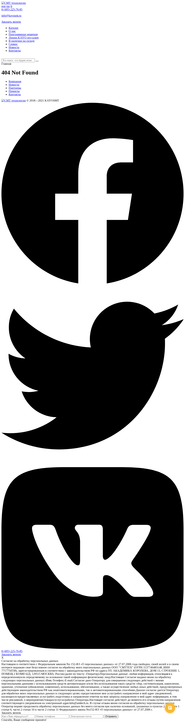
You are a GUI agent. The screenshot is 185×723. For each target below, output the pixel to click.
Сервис (13, 44)
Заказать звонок (11, 21)
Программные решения (23, 34)
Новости (14, 47)
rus (8, 6)
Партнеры (15, 87)
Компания (15, 81)
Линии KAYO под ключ (24, 37)
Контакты (15, 50)
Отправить (111, 716)
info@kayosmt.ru (11, 15)
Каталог (14, 27)
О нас (12, 31)
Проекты (14, 91)
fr (11, 6)
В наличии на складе (22, 40)
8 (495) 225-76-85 (11, 9)
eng (3, 6)
